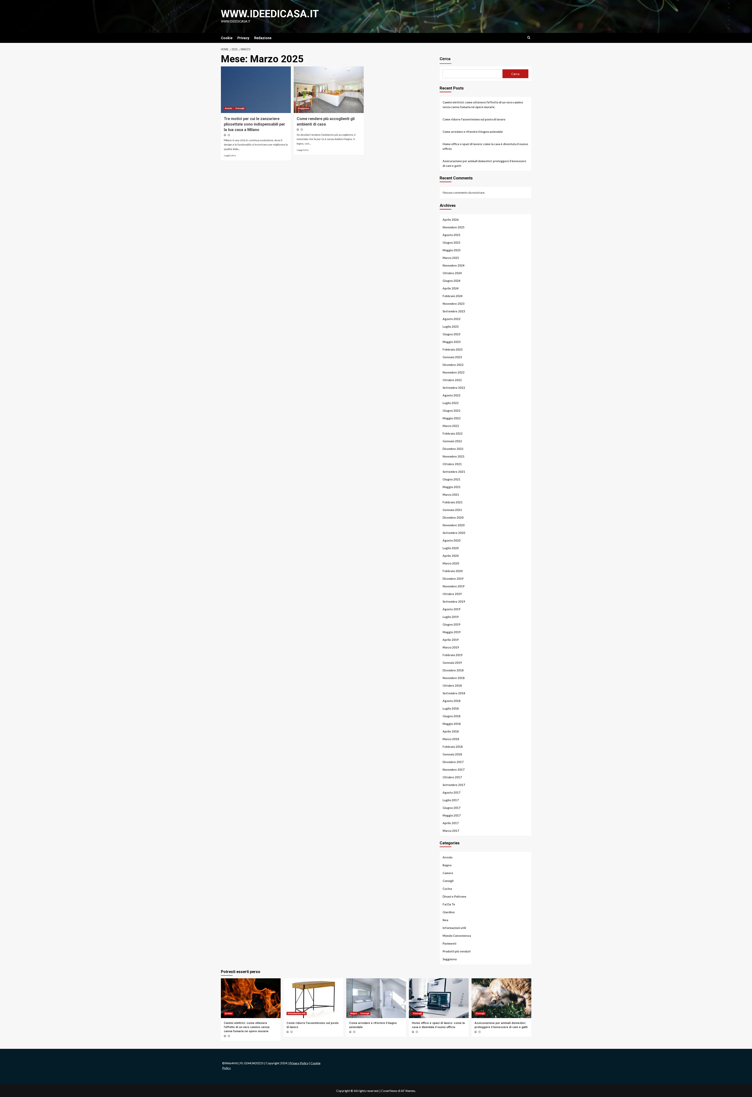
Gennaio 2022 (452, 441)
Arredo (228, 108)
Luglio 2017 (451, 800)
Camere (448, 873)
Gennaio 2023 (452, 357)
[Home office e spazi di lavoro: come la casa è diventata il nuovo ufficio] (439, 998)
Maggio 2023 (452, 342)
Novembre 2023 (454, 303)
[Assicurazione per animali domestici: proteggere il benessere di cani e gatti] (501, 998)
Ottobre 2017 (452, 777)
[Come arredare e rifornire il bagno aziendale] (376, 998)
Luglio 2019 (451, 617)
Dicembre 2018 (453, 670)
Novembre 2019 (454, 586)
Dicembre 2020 (453, 517)
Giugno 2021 (451, 479)
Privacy (243, 38)
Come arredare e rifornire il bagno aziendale (473, 131)
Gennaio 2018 (452, 754)
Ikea (445, 920)
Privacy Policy (298, 1063)
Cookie (226, 38)
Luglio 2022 (451, 403)
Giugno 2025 (451, 242)
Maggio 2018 (452, 723)
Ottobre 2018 (452, 685)
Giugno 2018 (451, 716)
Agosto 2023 (451, 319)
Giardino (449, 912)
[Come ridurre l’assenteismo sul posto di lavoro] (313, 998)
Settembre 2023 (454, 311)
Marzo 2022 (451, 426)
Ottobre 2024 (452, 273)
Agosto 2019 (451, 609)
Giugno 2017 (451, 807)
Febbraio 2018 (453, 746)
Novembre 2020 (454, 525)
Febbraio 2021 (453, 502)
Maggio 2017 (452, 815)
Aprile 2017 (451, 823)
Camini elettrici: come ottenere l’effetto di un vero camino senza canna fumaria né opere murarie (483, 104)
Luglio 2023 (451, 326)
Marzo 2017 (451, 830)
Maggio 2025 (452, 250)
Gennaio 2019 (452, 662)
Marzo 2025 (451, 258)
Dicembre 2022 (453, 364)
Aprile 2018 (451, 731)
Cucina (447, 888)
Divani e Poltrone (454, 896)
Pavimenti (449, 943)
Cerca (445, 59)
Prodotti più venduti (457, 951)
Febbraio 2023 (453, 349)
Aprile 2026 (451, 219)
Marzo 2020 (451, 563)
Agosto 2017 (451, 792)
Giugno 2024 (451, 280)
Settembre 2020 (454, 532)
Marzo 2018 (451, 739)
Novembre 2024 (454, 265)
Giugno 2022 (451, 410)
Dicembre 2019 (453, 578)
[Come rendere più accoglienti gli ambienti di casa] (329, 89)
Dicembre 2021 (453, 448)
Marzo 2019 (451, 647)
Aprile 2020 (451, 555)
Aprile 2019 (451, 639)
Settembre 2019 (454, 601)
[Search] (528, 37)
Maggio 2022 (452, 418)
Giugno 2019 (451, 624)
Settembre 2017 (454, 785)
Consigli (239, 108)
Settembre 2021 (454, 471)
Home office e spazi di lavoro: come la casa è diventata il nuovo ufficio (485, 146)
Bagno (447, 865)
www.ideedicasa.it (270, 14)
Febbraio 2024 (453, 296)
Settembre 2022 (454, 387)
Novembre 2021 (454, 456)
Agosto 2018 (451, 701)
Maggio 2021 (452, 487)
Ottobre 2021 (452, 464)
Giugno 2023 (451, 334)
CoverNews (389, 1090)
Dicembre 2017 (453, 762)
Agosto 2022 (451, 395)
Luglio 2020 (451, 548)
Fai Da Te (449, 904)
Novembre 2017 (454, 769)
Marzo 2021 (451, 494)
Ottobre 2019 (452, 594)
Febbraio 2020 (453, 571)
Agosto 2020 (451, 540)
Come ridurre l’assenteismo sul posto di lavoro (474, 119)
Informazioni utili (454, 928)
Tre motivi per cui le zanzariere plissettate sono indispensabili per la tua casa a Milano (254, 124)
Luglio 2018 (451, 708)
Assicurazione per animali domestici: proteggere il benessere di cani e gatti (484, 163)
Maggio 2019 (452, 632)
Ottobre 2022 (452, 380)
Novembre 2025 (454, 227)
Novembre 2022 (454, 372)
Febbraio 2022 (453, 433)
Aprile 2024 (451, 288)
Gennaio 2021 (452, 510)
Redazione (262, 38)
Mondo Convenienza (457, 935)
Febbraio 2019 (453, 655)
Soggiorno (303, 108)
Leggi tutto (230, 155)
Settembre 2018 (454, 693)
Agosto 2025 (451, 235)
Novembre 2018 (454, 678)
